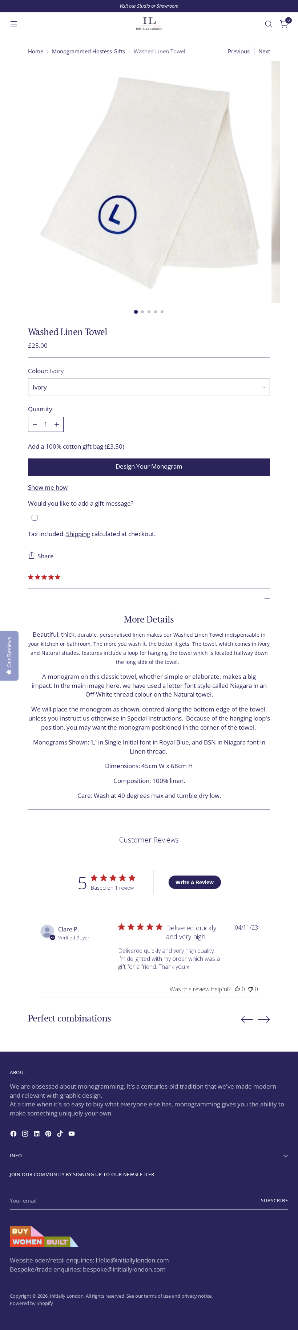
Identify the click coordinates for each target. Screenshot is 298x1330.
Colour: (46, 371)
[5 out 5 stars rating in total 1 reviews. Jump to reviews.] (45, 577)
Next (264, 51)
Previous (239, 51)
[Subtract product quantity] (34, 424)
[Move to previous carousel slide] (247, 1019)
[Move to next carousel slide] (264, 1019)
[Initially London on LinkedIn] (37, 1135)
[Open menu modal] (13, 23)
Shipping (78, 534)
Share (45, 556)
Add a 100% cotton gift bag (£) (76, 446)
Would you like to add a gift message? (80, 503)
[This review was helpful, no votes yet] (237, 989)
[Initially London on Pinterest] (49, 1135)
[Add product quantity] (56, 424)
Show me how (48, 487)
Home (35, 51)
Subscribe (274, 1200)
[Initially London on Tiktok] (60, 1135)
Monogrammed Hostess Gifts (88, 51)
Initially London (67, 1296)
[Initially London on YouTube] (72, 1135)
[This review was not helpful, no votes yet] (250, 989)
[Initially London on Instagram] (25, 1135)
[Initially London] (149, 24)
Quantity (40, 409)
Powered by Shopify (31, 1303)
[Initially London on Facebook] (14, 1135)
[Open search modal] (268, 23)
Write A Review (195, 882)
